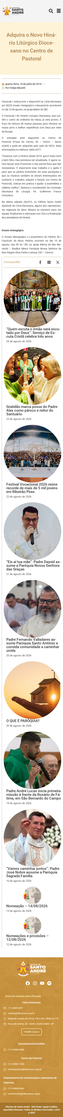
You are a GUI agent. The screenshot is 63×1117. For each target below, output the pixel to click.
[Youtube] (42, 983)
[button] (58, 11)
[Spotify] (49, 983)
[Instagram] (35, 983)
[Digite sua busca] (51, 11)
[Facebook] (27, 983)
